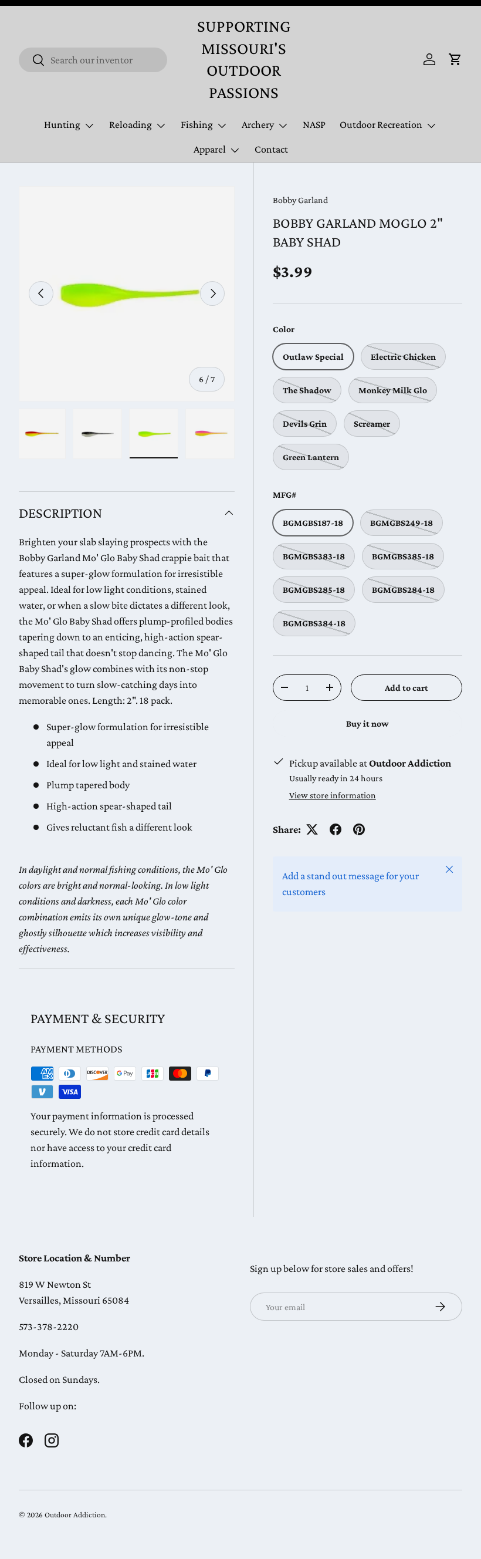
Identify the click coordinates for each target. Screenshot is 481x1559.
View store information (332, 795)
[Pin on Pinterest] (359, 829)
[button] (455, 59)
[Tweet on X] (312, 829)
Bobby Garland (300, 200)
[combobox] (93, 60)
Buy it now (367, 723)
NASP (314, 124)
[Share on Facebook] (335, 829)
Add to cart (406, 688)
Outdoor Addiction (75, 1514)
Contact (271, 149)
